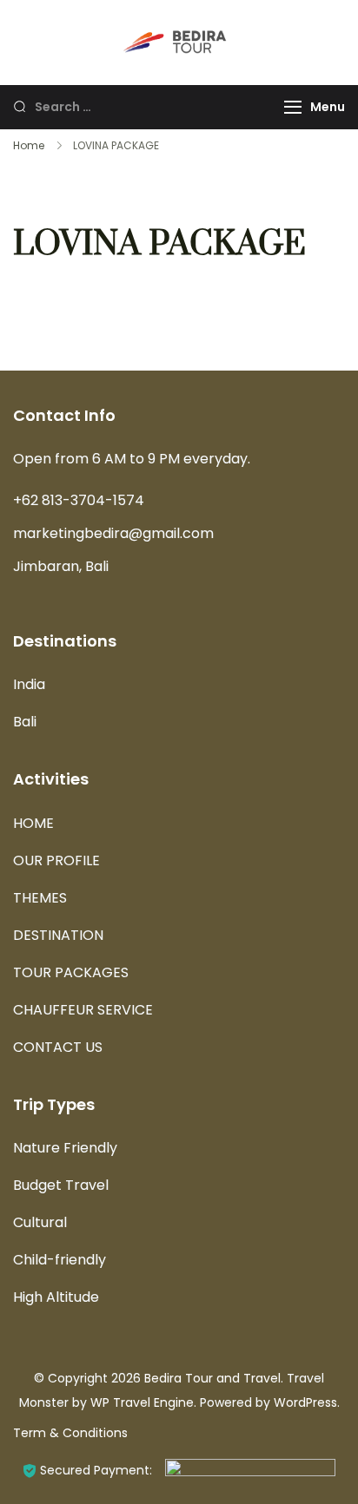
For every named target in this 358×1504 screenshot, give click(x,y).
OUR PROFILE (56, 860)
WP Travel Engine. (143, 1402)
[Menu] (293, 107)
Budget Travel (61, 1185)
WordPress (305, 1402)
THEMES (40, 898)
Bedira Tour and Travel (212, 1378)
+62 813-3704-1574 (78, 500)
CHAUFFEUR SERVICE (83, 1010)
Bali (24, 722)
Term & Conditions (70, 1433)
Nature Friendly (65, 1148)
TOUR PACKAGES (71, 972)
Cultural (40, 1222)
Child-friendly (59, 1260)
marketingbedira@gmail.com (113, 533)
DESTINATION (58, 935)
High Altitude (56, 1297)
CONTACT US (58, 1047)
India (29, 684)
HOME (33, 823)
